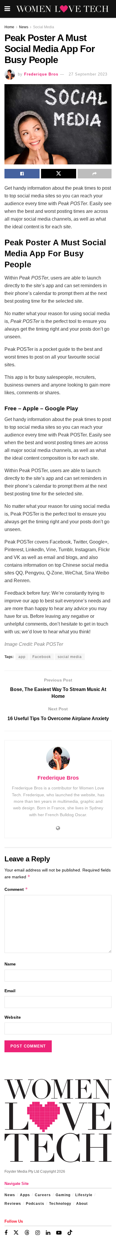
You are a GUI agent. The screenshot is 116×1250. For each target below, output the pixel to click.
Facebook (41, 657)
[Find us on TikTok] (70, 1232)
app (22, 657)
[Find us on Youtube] (59, 1232)
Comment (16, 889)
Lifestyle (84, 1195)
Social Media (43, 27)
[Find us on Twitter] (16, 1232)
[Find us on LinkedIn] (48, 1232)
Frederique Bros (41, 74)
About (82, 1204)
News (23, 27)
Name (10, 964)
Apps (25, 1195)
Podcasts (35, 1204)
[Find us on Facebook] (5, 1232)
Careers (43, 1195)
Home (9, 27)
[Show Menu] (7, 9)
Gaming (63, 1195)
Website (12, 1017)
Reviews (12, 1204)
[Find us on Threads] (27, 1232)
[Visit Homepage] (62, 9)
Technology (60, 1204)
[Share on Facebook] (22, 173)
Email (9, 990)
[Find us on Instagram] (37, 1232)
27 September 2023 (88, 74)
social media (70, 657)
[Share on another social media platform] (95, 173)
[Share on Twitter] (58, 173)
